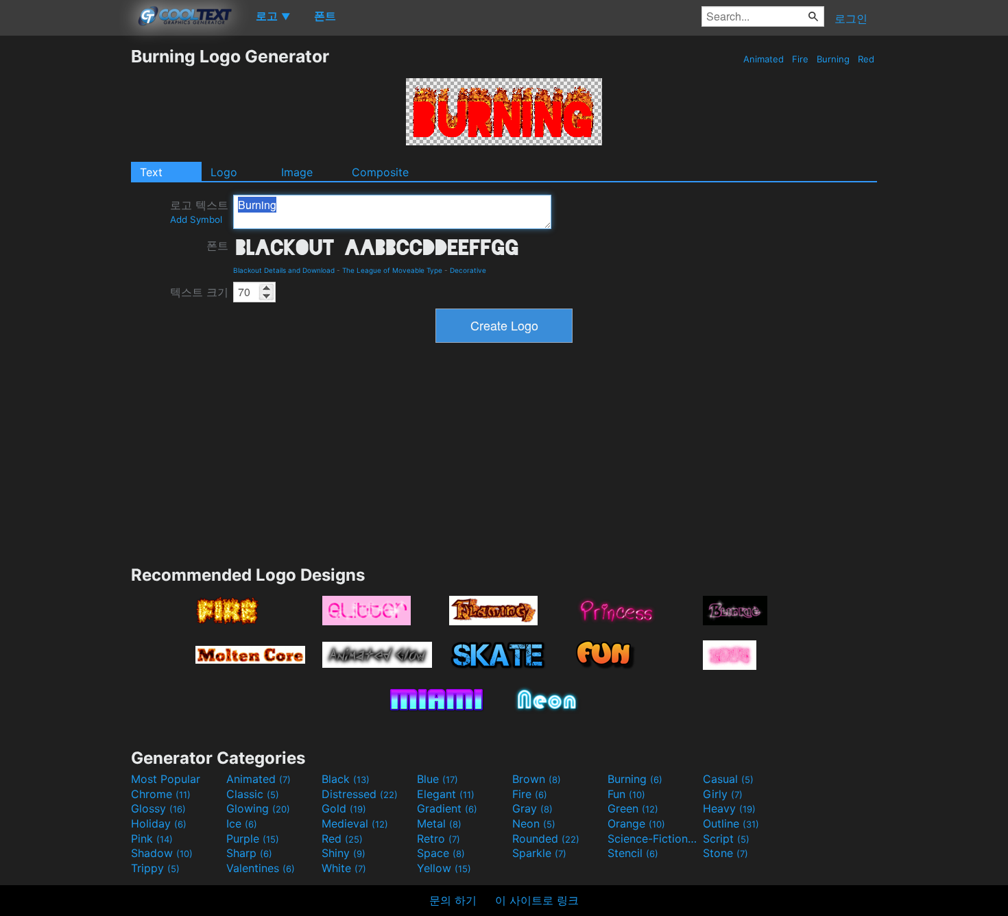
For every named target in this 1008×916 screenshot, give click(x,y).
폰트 (217, 245)
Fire (800, 58)
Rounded (545, 838)
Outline (731, 823)
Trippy (155, 868)
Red (866, 58)
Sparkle (539, 853)
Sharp (249, 853)
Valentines (260, 868)
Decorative (468, 270)
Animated (764, 58)
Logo (224, 172)
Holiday (159, 823)
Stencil (633, 853)
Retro (438, 838)
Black (346, 779)
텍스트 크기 (199, 292)
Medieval (355, 823)
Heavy (729, 808)
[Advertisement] (65, 251)
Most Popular (165, 779)
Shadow (162, 853)
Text (151, 172)
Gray (532, 808)
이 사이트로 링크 (537, 900)
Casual (728, 779)
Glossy (158, 808)
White (344, 868)
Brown (536, 779)
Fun (626, 794)
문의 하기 (453, 900)
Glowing (258, 808)
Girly (723, 794)
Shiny (343, 853)
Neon (533, 823)
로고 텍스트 (199, 211)
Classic (252, 794)
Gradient (447, 808)
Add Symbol (196, 219)
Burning (833, 58)
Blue (437, 779)
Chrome (161, 794)
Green (633, 808)
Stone (725, 853)
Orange (636, 823)
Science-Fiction (653, 838)
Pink (152, 838)
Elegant (446, 794)
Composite (380, 172)
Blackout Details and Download (284, 270)
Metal (439, 823)
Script (726, 838)
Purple (252, 838)
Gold (344, 808)
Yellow (444, 868)
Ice (241, 823)
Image (297, 172)
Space (441, 853)
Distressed (360, 794)
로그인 (851, 18)
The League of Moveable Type (392, 270)
